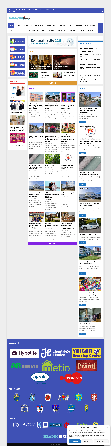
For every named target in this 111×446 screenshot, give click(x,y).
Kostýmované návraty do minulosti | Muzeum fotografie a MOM (69, 75)
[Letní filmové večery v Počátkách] (64, 62)
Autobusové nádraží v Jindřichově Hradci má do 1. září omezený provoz (51, 106)
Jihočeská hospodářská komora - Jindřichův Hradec (68, 167)
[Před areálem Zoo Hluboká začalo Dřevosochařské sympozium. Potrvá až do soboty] (68, 128)
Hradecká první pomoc (33, 9)
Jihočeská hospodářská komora (87, 126)
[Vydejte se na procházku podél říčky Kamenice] (52, 217)
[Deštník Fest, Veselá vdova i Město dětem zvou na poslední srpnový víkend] (68, 97)
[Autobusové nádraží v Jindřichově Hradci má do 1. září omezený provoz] (52, 97)
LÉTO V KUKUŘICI (50, 166)
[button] (108, 427)
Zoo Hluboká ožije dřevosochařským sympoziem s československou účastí (68, 226)
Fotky (71, 25)
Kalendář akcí (24, 9)
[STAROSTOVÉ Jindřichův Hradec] (17, 138)
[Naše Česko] (17, 90)
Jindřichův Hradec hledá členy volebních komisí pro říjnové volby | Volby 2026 (17, 129)
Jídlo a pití (21, 30)
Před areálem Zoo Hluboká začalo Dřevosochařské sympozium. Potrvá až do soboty (67, 138)
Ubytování (79, 25)
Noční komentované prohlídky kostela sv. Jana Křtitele (40, 67)
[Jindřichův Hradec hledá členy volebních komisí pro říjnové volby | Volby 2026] (17, 120)
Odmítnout (87, 441)
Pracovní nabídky (84, 188)
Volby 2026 (91, 30)
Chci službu (61, 30)
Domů (11, 25)
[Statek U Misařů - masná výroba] (90, 315)
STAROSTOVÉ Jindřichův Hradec (17, 146)
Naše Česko (13, 98)
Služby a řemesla (84, 219)
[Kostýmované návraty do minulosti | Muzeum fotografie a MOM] (57, 75)
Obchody (82, 309)
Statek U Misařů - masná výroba (89, 324)
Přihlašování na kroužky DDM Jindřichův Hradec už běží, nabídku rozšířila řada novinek (36, 106)
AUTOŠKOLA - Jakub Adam (87, 234)
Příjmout (75, 441)
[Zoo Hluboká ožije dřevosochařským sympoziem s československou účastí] (68, 217)
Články (18, 25)
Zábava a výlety (50, 25)
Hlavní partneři (90, 25)
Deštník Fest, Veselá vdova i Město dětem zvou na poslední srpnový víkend (67, 106)
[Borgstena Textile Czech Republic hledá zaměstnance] (36, 159)
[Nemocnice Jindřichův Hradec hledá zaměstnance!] (90, 253)
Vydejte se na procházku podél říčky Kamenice (51, 225)
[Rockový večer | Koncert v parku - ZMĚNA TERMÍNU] (33, 75)
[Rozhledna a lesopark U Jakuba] (68, 186)
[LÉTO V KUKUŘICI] (52, 159)
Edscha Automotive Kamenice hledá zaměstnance (35, 194)
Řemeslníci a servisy (48, 30)
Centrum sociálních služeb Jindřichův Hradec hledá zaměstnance (36, 136)
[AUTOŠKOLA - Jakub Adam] (90, 225)
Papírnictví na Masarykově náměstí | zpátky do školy (87, 294)
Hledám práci (39, 25)
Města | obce (62, 25)
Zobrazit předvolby (101, 441)
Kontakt (52, 9)
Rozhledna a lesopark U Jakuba (68, 194)
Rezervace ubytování (44, 9)
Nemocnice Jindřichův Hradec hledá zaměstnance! (89, 263)
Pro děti (11, 30)
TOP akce (32, 51)
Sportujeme (72, 30)
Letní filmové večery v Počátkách (61, 67)
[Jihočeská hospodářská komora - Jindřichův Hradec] (68, 159)
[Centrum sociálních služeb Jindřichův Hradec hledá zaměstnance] (36, 128)
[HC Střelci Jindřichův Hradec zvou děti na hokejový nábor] (36, 217)
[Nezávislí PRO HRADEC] (17, 105)
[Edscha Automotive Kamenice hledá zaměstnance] (36, 186)
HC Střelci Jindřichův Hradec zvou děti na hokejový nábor (35, 225)
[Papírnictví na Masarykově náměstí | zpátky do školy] (90, 284)
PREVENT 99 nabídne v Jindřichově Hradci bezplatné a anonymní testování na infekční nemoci (51, 138)
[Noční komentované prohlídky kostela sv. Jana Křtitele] (40, 62)
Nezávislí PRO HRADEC (16, 113)
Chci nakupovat (33, 30)
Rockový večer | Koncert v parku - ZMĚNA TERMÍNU (44, 74)
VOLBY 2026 (13, 81)
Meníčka (18, 9)
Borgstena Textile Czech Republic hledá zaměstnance (35, 167)
